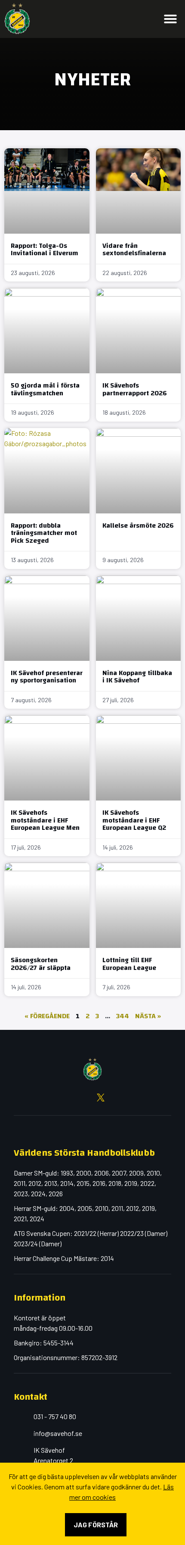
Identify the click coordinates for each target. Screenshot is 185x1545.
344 (122, 1016)
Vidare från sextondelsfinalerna (134, 249)
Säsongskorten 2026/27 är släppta (41, 964)
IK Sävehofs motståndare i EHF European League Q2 (134, 820)
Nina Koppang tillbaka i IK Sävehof (137, 676)
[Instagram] (68, 1097)
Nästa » (148, 1016)
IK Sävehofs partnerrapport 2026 (134, 389)
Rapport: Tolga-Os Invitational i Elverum (44, 249)
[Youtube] (84, 1097)
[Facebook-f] (52, 1097)
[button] (170, 19)
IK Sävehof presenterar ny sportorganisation (47, 676)
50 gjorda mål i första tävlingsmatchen (45, 389)
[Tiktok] (133, 1097)
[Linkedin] (117, 1097)
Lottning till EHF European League (129, 964)
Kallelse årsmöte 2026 (138, 525)
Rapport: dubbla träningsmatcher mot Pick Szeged (44, 533)
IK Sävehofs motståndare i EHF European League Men (45, 820)
